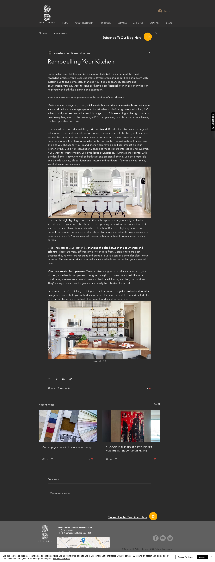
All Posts (43, 33)
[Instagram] (170, 538)
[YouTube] (163, 538)
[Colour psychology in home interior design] (68, 426)
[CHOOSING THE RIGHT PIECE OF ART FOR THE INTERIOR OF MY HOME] (131, 426)
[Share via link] (70, 378)
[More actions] (149, 53)
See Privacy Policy (61, 558)
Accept (202, 557)
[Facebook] (156, 538)
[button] (156, 33)
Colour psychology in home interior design (67, 447)
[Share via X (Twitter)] (56, 378)
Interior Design (60, 33)
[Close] (211, 557)
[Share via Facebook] (49, 378)
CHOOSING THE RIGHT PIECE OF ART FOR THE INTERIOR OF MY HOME (129, 449)
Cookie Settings (185, 557)
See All (157, 404)
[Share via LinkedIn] (63, 378)
